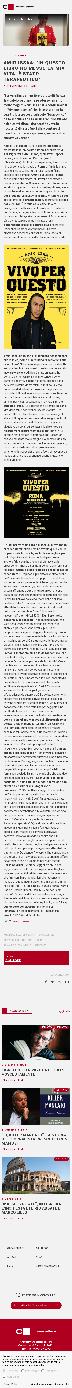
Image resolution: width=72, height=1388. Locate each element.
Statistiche (51, 1371)
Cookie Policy (10, 1384)
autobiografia (26, 935)
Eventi (11, 1266)
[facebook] (47, 982)
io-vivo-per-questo (14, 940)
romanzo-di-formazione (17, 945)
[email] (66, 982)
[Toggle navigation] (64, 7)
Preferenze (32, 1371)
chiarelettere (46, 935)
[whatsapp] (59, 982)
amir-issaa (9, 935)
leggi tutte (64, 1011)
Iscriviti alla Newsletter (30, 1305)
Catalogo (42, 1248)
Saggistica (61, 1090)
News (39, 1257)
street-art (40, 945)
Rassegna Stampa (47, 1266)
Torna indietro (22, 19)
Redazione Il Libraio (22, 85)
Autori (11, 1257)
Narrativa (62, 1027)
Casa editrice (15, 1248)
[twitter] (52, 982)
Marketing (12, 1376)
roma (39, 940)
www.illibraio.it (21, 921)
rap (30, 940)
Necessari (12, 1371)
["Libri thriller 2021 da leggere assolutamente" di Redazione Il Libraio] (36, 1042)
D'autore (13, 960)
